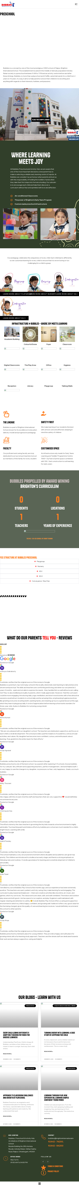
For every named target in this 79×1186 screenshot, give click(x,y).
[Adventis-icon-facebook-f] (43, 1161)
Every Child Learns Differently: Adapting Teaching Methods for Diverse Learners (16, 1035)
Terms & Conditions (55, 1166)
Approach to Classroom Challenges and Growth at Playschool (18, 1096)
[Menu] (76, 4)
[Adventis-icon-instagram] (48, 1161)
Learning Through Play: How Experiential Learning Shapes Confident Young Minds (56, 1097)
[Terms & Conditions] (43, 1167)
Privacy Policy (53, 1171)
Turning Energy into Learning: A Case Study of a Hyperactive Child (59, 1033)
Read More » (7, 1053)
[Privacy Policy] (43, 1172)
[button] (39, 1184)
